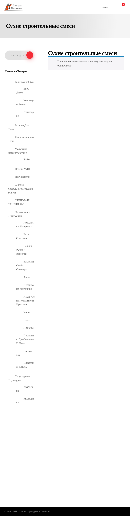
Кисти (27, 312)
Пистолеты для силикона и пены (25, 339)
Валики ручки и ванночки (24, 250)
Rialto (26, 159)
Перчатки (29, 327)
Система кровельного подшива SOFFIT (20, 188)
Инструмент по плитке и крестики (25, 300)
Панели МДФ (22, 169)
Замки (27, 277)
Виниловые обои (24, 82)
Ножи (27, 320)
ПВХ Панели (22, 176)
